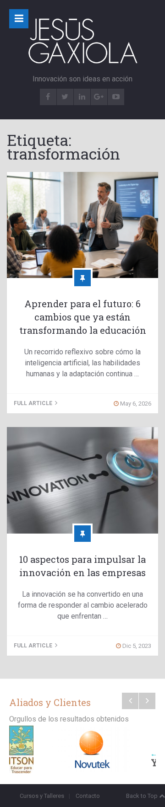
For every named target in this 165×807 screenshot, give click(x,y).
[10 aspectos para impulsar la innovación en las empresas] (82, 480)
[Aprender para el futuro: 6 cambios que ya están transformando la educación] (82, 225)
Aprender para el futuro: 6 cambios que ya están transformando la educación (82, 317)
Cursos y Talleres (42, 795)
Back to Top (142, 795)
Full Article (34, 403)
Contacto (88, 795)
